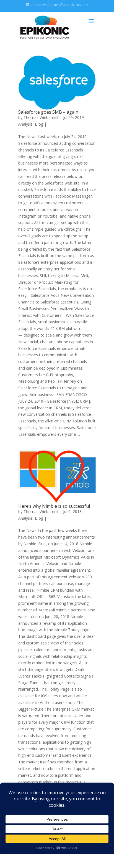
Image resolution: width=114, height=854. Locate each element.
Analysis (25, 124)
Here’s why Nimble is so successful (54, 506)
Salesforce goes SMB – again (48, 112)
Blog (39, 124)
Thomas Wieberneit (41, 117)
